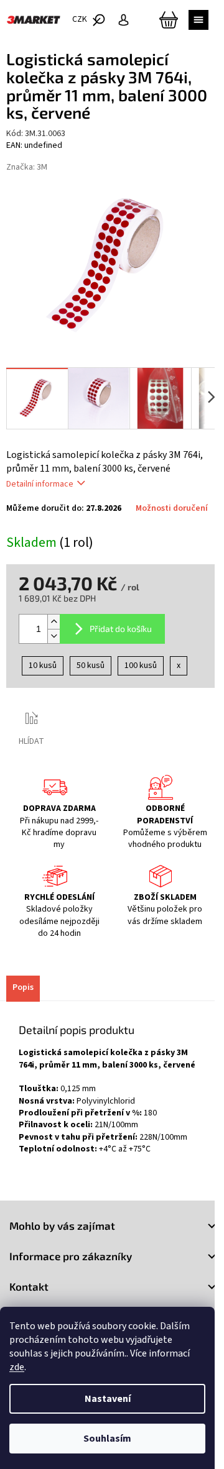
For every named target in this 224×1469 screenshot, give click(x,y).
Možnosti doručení (172, 509)
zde (16, 1367)
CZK (80, 19)
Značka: (26, 167)
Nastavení (108, 1399)
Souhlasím (107, 1438)
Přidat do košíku (121, 628)
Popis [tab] (23, 987)
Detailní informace (39, 484)
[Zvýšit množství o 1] (53, 622)
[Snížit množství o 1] (53, 636)
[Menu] (198, 19)
